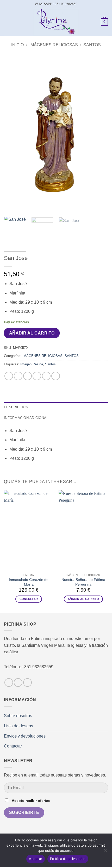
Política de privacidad (68, 859)
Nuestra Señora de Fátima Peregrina (83, 582)
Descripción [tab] (16, 407)
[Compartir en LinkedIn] (55, 376)
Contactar (13, 746)
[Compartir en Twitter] (27, 376)
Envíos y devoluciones (25, 736)
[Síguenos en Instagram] (18, 682)
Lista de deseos (18, 726)
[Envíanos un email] (27, 682)
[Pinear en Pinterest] (46, 376)
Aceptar (35, 859)
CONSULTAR (29, 598)
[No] (105, 852)
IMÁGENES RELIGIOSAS (53, 45)
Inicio (17, 45)
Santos (50, 364)
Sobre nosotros (18, 715)
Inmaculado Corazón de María (28, 582)
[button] (7, 22)
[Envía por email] (37, 376)
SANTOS (92, 45)
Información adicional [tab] (26, 418)
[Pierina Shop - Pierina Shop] (56, 22)
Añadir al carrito (32, 333)
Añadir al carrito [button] (83, 598)
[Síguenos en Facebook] (8, 682)
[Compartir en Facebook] (18, 376)
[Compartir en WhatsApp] (8, 376)
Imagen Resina (31, 364)
